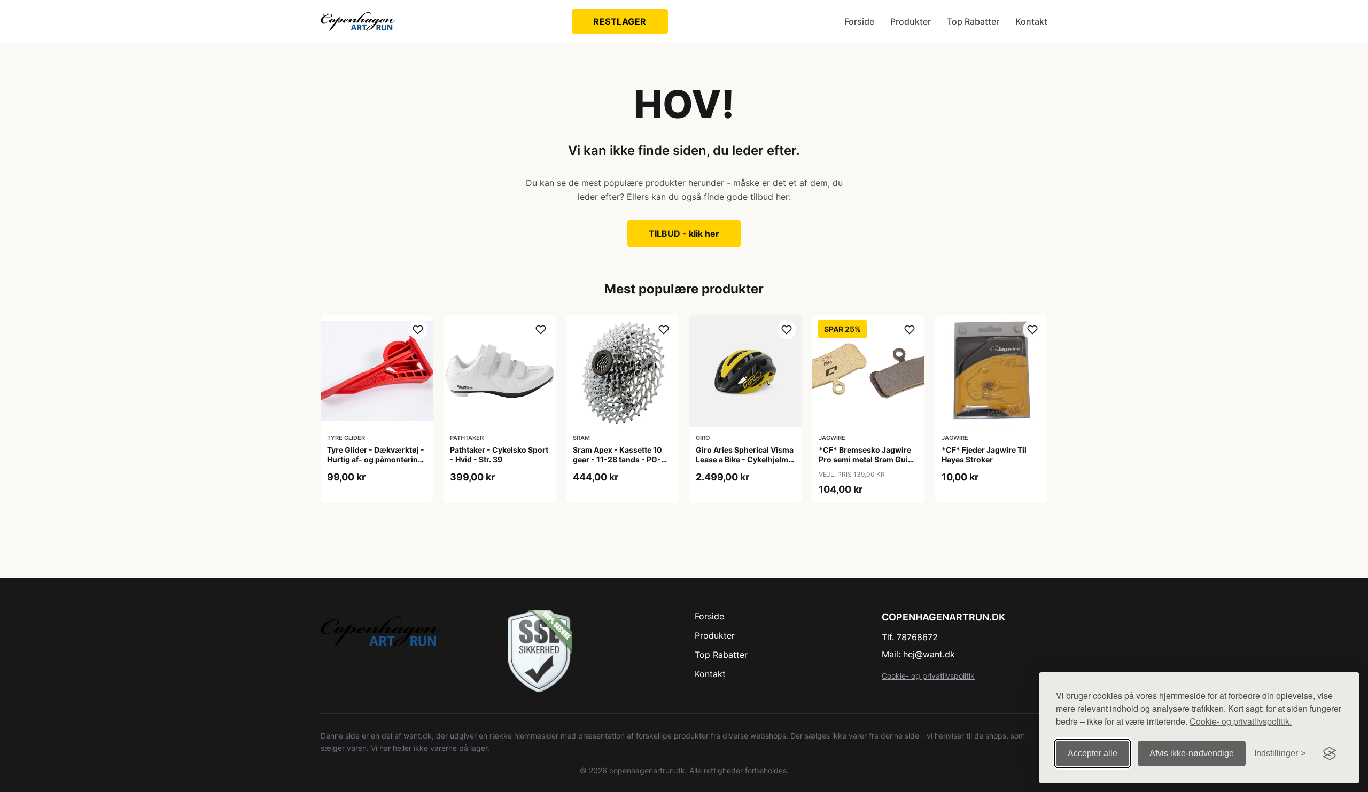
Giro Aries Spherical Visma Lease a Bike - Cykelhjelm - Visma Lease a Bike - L (745, 459)
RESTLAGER (620, 21)
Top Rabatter (973, 21)
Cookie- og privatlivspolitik (928, 675)
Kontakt (1031, 21)
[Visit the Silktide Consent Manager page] (1329, 753)
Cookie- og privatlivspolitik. (1241, 721)
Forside (859, 21)
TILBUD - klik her (684, 233)
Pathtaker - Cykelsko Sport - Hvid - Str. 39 (499, 454)
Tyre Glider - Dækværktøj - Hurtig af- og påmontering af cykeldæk (375, 459)
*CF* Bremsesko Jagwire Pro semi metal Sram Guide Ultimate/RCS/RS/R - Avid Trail (868, 464)
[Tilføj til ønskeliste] (418, 329)
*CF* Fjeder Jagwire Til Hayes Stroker (984, 454)
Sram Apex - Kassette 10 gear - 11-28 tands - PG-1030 (617, 459)
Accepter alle (1092, 753)
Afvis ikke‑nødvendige (1191, 753)
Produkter (910, 21)
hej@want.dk (929, 654)
